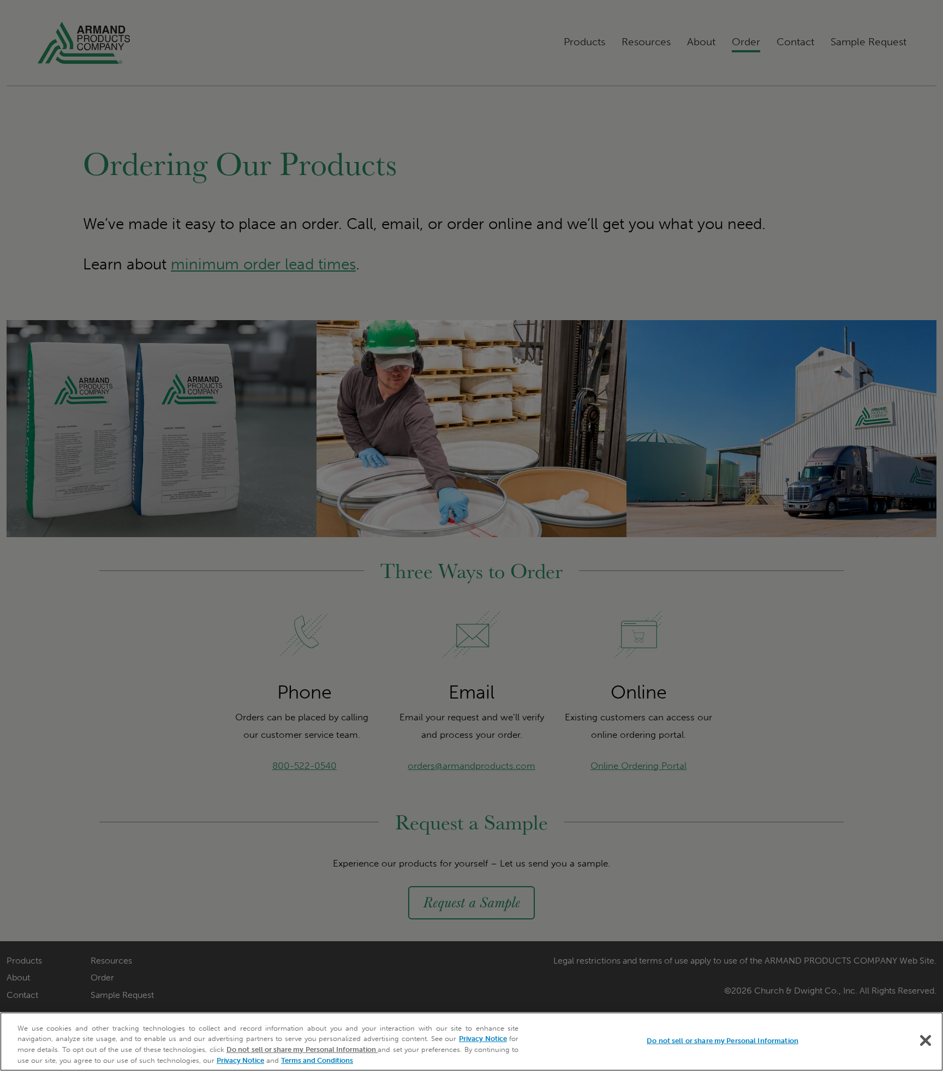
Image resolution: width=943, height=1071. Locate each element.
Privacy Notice (483, 1038)
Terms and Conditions (317, 1060)
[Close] (926, 1040)
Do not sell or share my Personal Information (722, 1041)
